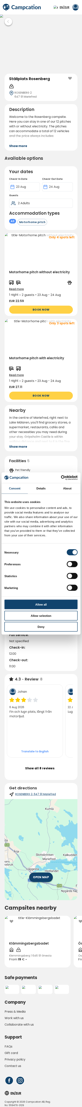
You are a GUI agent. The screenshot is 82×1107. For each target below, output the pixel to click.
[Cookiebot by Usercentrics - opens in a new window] (61, 477)
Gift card (11, 1053)
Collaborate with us (19, 1024)
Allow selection (41, 615)
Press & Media (15, 1011)
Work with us (14, 1018)
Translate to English (34, 751)
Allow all (41, 604)
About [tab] (67, 488)
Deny (41, 626)
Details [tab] (41, 488)
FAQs (8, 1046)
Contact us (13, 1066)
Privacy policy (15, 1059)
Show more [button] (18, 146)
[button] (41, 274)
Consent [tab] (14, 488)
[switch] (72, 564)
